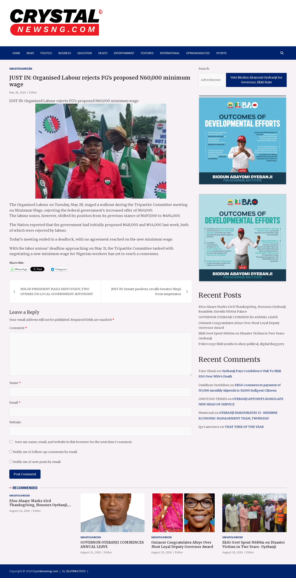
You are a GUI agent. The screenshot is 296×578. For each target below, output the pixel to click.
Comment (18, 328)
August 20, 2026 (161, 552)
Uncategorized (20, 69)
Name (15, 383)
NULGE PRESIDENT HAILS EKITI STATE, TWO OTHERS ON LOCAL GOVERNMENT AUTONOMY (56, 291)
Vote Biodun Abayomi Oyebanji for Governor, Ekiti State (256, 79)
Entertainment (124, 53)
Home (16, 53)
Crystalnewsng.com (45, 571)
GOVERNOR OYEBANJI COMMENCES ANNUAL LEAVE (238, 317)
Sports (221, 53)
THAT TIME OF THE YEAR (244, 427)
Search (203, 69)
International (170, 53)
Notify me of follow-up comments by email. (45, 452)
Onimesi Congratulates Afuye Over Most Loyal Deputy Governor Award (182, 544)
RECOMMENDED (25, 487)
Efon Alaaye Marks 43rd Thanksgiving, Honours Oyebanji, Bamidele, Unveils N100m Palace (38, 505)
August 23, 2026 (19, 511)
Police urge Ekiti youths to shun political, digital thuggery (241, 344)
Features (147, 53)
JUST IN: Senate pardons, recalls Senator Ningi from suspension (146, 291)
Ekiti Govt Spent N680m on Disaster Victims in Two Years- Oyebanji (253, 544)
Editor (33, 92)
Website (15, 422)
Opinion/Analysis (198, 53)
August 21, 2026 (90, 552)
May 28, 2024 (17, 92)
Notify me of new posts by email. (37, 462)
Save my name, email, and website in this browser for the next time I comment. (73, 442)
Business (65, 53)
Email (14, 403)
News (30, 53)
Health (102, 53)
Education (85, 53)
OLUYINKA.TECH (76, 571)
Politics (46, 53)
